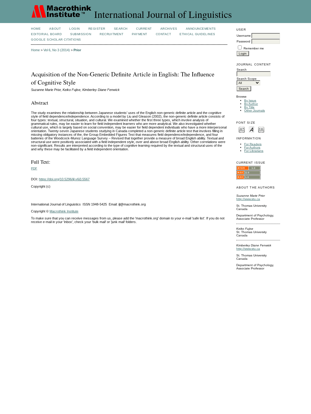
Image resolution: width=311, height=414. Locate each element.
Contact (163, 34)
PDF (34, 168)
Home (36, 28)
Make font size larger (261, 129)
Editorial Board (46, 34)
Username (244, 35)
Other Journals (254, 110)
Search (121, 28)
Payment (139, 34)
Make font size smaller (242, 129)
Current (144, 28)
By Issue (250, 100)
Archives (168, 28)
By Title (249, 107)
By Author (251, 103)
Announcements (201, 28)
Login (74, 28)
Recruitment (111, 34)
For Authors (252, 147)
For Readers (252, 144)
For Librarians (253, 150)
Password (243, 41)
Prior (77, 50)
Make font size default (251, 129)
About (55, 28)
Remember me (254, 48)
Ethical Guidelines (197, 34)
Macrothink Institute (64, 211)
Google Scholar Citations (56, 39)
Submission (80, 34)
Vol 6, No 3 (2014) (56, 50)
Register (96, 28)
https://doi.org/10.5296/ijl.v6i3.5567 (64, 179)
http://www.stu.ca (248, 199)
